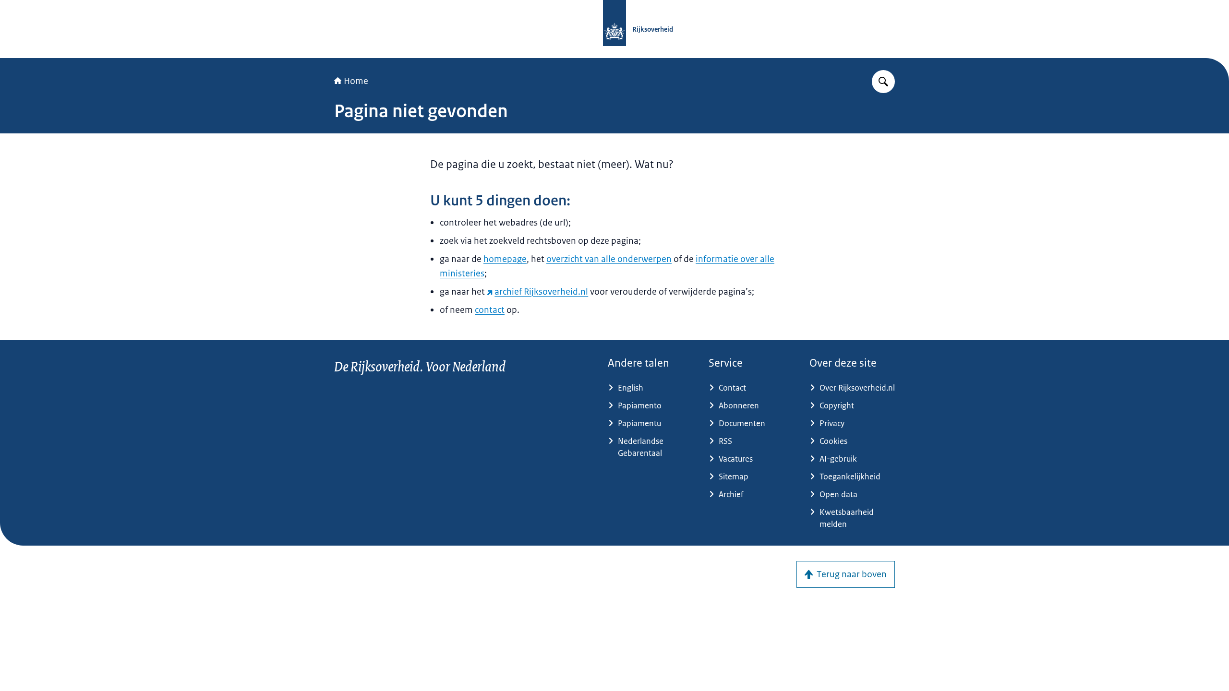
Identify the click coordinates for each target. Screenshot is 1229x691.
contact (490, 310)
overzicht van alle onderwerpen (609, 259)
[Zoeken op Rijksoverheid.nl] (883, 81)
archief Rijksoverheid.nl (541, 292)
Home (356, 81)
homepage (505, 259)
